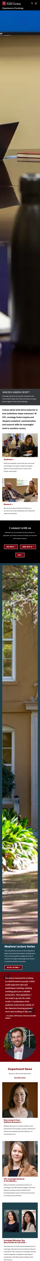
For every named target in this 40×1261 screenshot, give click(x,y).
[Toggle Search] (32, 3)
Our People (10, 547)
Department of (13, 8)
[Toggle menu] (36, 3)
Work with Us (27, 547)
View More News (20, 1078)
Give (19, 555)
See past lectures (12, 967)
